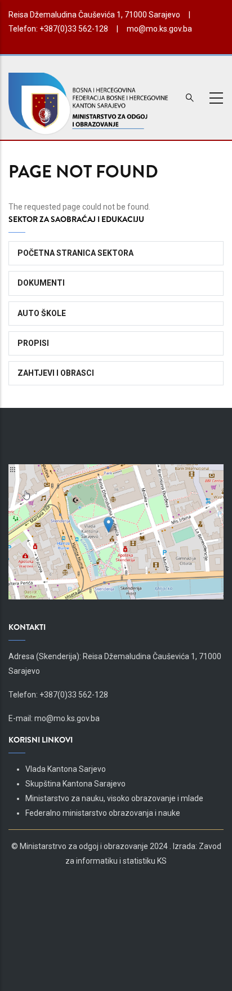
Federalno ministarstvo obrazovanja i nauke (102, 812)
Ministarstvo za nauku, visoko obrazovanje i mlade (114, 798)
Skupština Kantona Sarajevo (75, 783)
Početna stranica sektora (75, 252)
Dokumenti (41, 282)
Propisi (33, 343)
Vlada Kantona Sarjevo (65, 769)
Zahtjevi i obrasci (55, 372)
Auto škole (41, 313)
